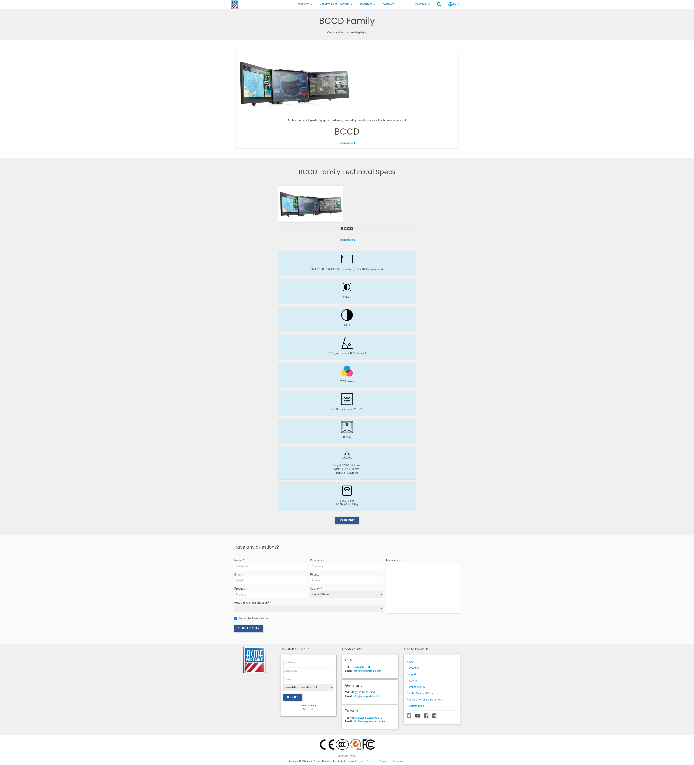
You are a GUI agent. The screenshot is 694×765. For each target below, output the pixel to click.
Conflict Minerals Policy (420, 693)
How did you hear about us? (252, 602)
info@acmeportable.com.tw (369, 721)
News (410, 661)
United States (366, 761)
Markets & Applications (334, 4)
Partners (412, 680)
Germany (397, 761)
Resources (365, 4)
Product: (240, 588)
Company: (317, 560)
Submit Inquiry (248, 628)
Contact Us (422, 4)
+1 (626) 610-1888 (360, 667)
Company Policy (416, 687)
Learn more (346, 143)
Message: (393, 560)
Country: (316, 588)
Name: (239, 560)
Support (411, 674)
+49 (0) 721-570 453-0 (363, 692)
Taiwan (383, 761)
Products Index (415, 705)
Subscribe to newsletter (254, 618)
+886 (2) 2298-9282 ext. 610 (366, 717)
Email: (239, 574)
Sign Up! (293, 697)
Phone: (314, 574)
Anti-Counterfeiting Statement (424, 699)
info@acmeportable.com (367, 670)
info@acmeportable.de (366, 696)
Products (303, 4)
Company (388, 4)
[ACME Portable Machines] (235, 4)
